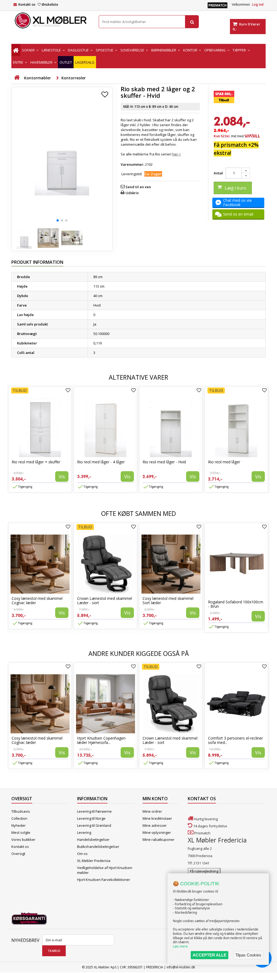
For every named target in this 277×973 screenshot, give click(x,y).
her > (176, 154)
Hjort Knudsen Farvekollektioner (103, 879)
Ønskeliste (50, 4)
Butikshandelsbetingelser (98, 846)
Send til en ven (138, 186)
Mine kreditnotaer (157, 818)
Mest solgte (20, 832)
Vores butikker (23, 839)
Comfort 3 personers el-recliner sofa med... (235, 740)
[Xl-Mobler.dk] (51, 20)
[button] (58, 220)
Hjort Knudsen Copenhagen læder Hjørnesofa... (101, 740)
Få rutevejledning (204, 871)
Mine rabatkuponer (158, 839)
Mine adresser (155, 825)
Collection (19, 818)
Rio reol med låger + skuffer (36, 461)
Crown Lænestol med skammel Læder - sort (104, 600)
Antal (218, 173)
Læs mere (180, 946)
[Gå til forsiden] (17, 77)
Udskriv (132, 192)
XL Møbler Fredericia (93, 860)
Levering (84, 832)
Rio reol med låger (224, 461)
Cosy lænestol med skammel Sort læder (168, 600)
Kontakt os (26, 4)
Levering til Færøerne (94, 811)
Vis (62, 476)
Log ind (257, 4)
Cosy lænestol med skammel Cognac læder (37, 600)
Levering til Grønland (94, 825)
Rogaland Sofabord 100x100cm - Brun (235, 604)
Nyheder (18, 825)
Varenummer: (132, 164)
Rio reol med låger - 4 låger (101, 461)
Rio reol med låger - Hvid (164, 461)
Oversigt (18, 853)
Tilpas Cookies (248, 955)
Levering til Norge (91, 818)
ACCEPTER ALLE (209, 955)
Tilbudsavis (20, 811)
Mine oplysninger (157, 832)
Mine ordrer (152, 811)
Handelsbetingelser (93, 839)
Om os (82, 853)
